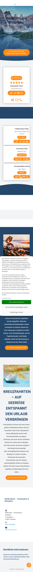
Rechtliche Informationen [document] (15, 550)
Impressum (6, 554)
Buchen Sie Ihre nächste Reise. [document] (16, 35)
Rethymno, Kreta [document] (22, 151)
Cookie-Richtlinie (6, 298)
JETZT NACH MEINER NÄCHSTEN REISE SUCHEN (16, 52)
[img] (11, 93)
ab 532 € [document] (21, 172)
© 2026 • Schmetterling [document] (16, 569)
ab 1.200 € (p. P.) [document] (16, 78)
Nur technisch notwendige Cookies (16, 307)
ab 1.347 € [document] (22, 137)
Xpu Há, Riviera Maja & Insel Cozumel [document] (21, 132)
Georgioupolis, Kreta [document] (16, 88)
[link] (16, 85)
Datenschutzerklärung (17, 554)
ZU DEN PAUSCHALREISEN (16, 347)
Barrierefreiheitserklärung (11, 559)
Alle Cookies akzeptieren (16, 302)
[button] (12, 100)
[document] (16, 86)
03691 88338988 (10, 524)
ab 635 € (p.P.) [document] (22, 155)
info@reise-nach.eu (11, 529)
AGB (27, 557)
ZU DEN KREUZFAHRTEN (16, 477)
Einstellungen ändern (16, 312)
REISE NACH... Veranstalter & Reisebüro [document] (16, 20)
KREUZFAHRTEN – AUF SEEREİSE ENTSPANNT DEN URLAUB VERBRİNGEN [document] (16, 405)
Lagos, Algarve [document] (22, 169)
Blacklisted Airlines (20, 557)
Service (11, 557)
